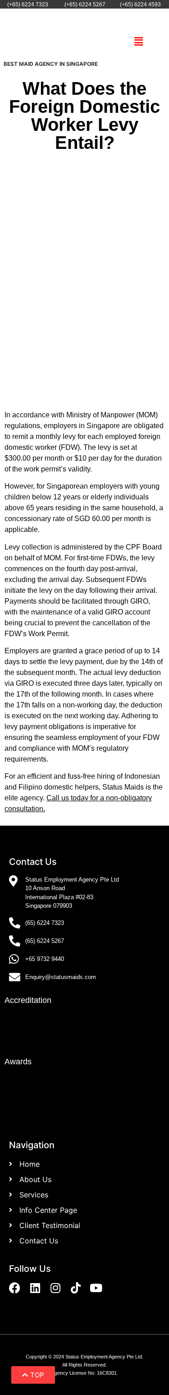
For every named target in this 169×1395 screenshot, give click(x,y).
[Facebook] (14, 1287)
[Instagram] (55, 1287)
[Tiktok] (75, 1287)
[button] (138, 41)
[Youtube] (95, 1287)
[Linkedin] (35, 1287)
